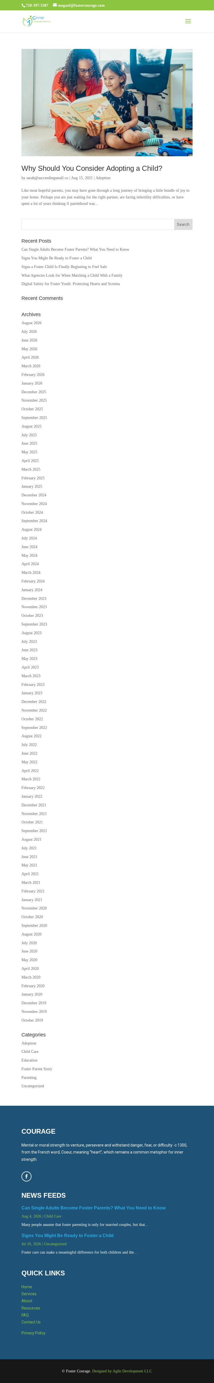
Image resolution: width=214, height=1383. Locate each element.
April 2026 (30, 357)
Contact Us (31, 1322)
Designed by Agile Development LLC (122, 1371)
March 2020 (30, 977)
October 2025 (32, 409)
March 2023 (30, 676)
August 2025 (31, 426)
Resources (30, 1308)
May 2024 (29, 555)
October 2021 (32, 822)
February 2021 (33, 891)
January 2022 (31, 796)
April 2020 (30, 969)
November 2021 (34, 814)
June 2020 (29, 951)
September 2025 (34, 418)
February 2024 (33, 581)
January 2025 (31, 486)
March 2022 (30, 779)
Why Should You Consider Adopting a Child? (91, 168)
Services (29, 1294)
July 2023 (29, 642)
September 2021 (34, 831)
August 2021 (31, 839)
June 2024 (29, 547)
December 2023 (33, 598)
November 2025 (34, 400)
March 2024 (30, 572)
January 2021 (31, 900)
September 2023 (34, 624)
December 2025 (33, 392)
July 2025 (29, 435)
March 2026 (30, 366)
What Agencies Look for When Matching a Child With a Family (72, 275)
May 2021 (29, 865)
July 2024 (29, 538)
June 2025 (29, 443)
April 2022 (30, 771)
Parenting (29, 1078)
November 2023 (34, 607)
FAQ (25, 1315)
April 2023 (30, 667)
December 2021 (33, 805)
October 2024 (32, 512)
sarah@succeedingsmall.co (47, 178)
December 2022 (33, 702)
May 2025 (29, 452)
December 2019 (33, 1003)
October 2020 (32, 917)
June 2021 (29, 857)
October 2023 (32, 616)
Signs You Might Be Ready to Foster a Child (56, 258)
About (26, 1301)
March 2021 (30, 882)
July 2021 (29, 848)
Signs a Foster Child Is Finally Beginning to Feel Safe (64, 267)
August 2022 (31, 736)
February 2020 (33, 986)
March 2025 (30, 469)
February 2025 (33, 478)
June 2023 (29, 650)
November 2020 (34, 908)
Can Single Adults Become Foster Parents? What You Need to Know (75, 249)
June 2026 (29, 340)
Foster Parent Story (36, 1069)
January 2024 (31, 590)
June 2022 (29, 753)
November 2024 (34, 504)
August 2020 (31, 934)
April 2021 (30, 874)
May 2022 (29, 762)
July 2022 (29, 745)
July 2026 (29, 332)
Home (26, 1287)
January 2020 (31, 994)
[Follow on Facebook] (26, 1176)
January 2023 (31, 693)
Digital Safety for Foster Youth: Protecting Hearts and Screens (70, 284)
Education (29, 1060)
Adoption (103, 178)
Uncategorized (32, 1086)
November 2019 (34, 1012)
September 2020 (34, 925)
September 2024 (34, 521)
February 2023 (33, 685)
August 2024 (31, 529)
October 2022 (32, 719)
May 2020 (29, 960)
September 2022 (34, 728)
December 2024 (33, 495)
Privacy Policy (33, 1333)
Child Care (29, 1052)
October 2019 (32, 1020)
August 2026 (31, 323)
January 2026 (31, 383)
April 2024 (30, 564)
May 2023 (29, 659)
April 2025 (30, 461)
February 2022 (33, 788)
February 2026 (33, 375)
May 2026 (29, 349)
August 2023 (31, 633)
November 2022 (34, 710)
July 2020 (29, 943)
